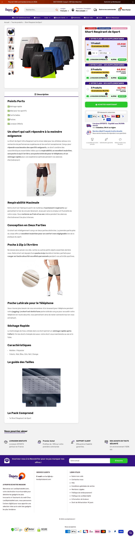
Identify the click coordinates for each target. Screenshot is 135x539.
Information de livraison (80, 499)
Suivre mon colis (77, 476)
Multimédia (76, 17)
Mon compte (81, 11)
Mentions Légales (78, 489)
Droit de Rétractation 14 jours (82, 502)
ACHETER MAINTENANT (107, 105)
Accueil (6, 22)
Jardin (100, 17)
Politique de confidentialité (81, 496)
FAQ (73, 483)
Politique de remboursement (82, 493)
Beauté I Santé (60, 17)
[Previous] (2, 2)
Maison (37, 17)
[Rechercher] (56, 9)
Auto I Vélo (89, 17)
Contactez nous (77, 480)
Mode (46, 17)
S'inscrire (119, 461)
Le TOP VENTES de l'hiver (22, 17)
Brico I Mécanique (113, 17)
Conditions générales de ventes (83, 486)
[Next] (133, 2)
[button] (106, 49)
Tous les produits (17, 22)
